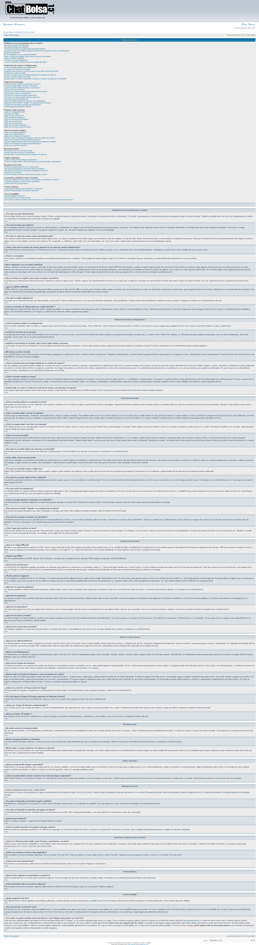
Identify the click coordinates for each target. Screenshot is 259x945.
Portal (6, 35)
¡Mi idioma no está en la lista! (14, 73)
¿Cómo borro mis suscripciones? (16, 183)
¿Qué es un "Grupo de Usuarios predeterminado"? (22, 144)
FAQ (245, 24)
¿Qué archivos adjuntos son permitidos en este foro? (23, 189)
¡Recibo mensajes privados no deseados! (19, 153)
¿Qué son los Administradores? (15, 132)
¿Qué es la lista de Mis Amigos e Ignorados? (20, 160)
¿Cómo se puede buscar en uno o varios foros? (21, 167)
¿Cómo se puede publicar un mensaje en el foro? (22, 84)
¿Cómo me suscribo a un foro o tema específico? (22, 182)
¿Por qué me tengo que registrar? (16, 47)
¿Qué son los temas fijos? (13, 123)
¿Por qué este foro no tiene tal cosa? (17, 198)
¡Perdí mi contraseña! (12, 53)
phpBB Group (96, 901)
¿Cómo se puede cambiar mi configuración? (20, 67)
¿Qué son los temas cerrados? (15, 125)
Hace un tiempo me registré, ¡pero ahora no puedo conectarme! (27, 56)
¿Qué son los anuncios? (13, 121)
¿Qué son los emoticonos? (14, 116)
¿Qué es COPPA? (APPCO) (14, 58)
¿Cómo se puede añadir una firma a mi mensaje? (22, 88)
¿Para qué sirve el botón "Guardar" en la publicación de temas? (27, 103)
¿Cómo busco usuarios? (13, 172)
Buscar (252, 24)
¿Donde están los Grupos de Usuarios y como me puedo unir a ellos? (29, 138)
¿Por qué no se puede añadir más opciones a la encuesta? (25, 91)
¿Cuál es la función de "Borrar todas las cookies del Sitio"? (25, 62)
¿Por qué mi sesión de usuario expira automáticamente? (25, 49)
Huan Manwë (131, 944)
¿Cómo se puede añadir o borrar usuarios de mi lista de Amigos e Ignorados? (32, 162)
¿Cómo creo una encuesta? (14, 90)
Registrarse (20, 24)
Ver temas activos (29, 32)
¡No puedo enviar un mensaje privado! (18, 151)
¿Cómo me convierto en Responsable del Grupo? (22, 140)
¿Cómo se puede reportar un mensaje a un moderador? (24, 101)
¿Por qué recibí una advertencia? (16, 99)
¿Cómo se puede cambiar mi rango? (17, 77)
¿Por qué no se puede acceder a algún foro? (20, 95)
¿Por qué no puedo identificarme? (16, 45)
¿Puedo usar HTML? (11, 114)
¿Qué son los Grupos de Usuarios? (17, 136)
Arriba (6, 221)
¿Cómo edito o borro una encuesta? (17, 93)
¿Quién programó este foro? (14, 196)
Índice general (14, 35)
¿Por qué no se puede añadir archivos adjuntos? (22, 97)
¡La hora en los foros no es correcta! (17, 69)
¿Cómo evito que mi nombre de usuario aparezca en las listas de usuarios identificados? (36, 51)
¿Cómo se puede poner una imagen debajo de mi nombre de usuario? (30, 75)
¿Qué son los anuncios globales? (16, 119)
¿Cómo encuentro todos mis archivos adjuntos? (21, 191)
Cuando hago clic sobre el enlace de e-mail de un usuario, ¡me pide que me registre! (35, 79)
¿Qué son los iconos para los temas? (17, 127)
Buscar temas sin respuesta (12, 32)
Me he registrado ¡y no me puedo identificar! (20, 55)
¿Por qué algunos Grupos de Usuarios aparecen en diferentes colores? (30, 142)
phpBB (118, 943)
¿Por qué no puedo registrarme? (16, 60)
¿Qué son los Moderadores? (14, 134)
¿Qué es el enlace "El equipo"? (15, 145)
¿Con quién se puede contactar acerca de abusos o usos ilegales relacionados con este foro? (38, 200)
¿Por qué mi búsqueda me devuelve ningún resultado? (24, 169)
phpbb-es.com (143, 944)
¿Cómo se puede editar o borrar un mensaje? (21, 86)
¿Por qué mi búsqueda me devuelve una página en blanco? (26, 171)
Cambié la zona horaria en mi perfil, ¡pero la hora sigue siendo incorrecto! (31, 71)
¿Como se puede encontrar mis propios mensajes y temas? (26, 174)
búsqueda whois (192, 921)
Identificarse (9, 24)
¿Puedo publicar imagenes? (14, 117)
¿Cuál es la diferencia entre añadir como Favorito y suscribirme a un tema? (31, 180)
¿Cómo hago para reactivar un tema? (18, 107)
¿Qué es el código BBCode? (14, 112)
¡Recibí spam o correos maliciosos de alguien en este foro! (25, 154)
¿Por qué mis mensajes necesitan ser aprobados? (22, 105)
